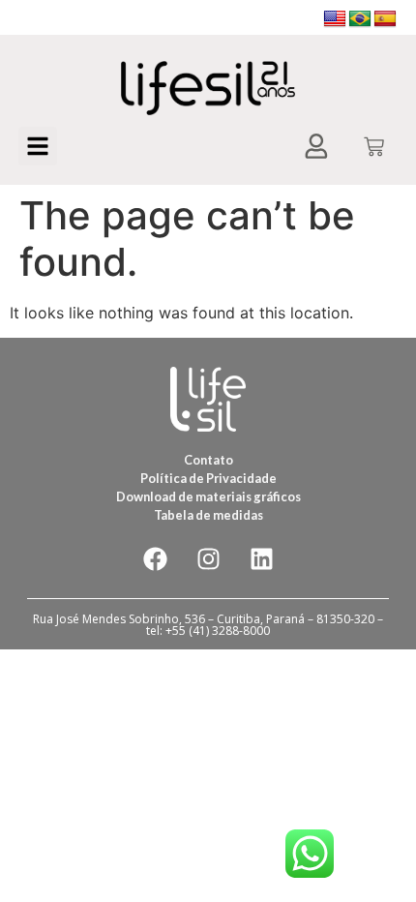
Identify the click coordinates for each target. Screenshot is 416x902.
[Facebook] (155, 559)
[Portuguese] (359, 19)
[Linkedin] (261, 559)
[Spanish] (385, 19)
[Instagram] (208, 559)
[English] (334, 19)
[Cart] (374, 148)
